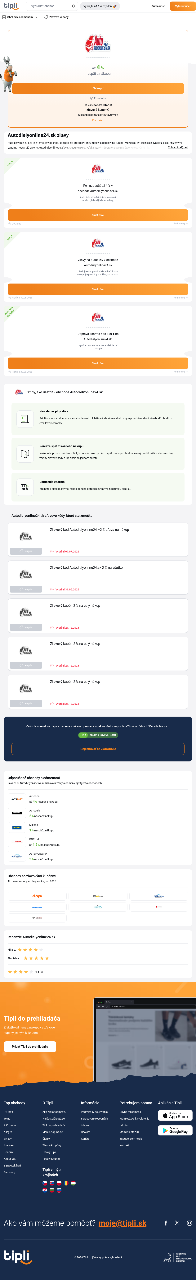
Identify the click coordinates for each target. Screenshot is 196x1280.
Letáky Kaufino (51, 1158)
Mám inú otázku (129, 1132)
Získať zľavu (98, 215)
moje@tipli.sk (122, 1223)
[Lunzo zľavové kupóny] (98, 907)
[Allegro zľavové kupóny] (37, 896)
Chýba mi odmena (130, 1111)
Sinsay (8, 1138)
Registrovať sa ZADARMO (98, 749)
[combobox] (52, 6)
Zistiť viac (98, 120)
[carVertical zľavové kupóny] (37, 907)
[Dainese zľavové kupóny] (158, 907)
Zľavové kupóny (51, 1145)
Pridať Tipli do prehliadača (30, 1046)
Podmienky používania (94, 1111)
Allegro (8, 1132)
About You (10, 1158)
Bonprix (8, 1152)
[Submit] (74, 6)
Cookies (85, 1132)
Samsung (9, 1172)
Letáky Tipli (49, 1152)
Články (46, 1138)
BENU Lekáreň (12, 1165)
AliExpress (10, 1125)
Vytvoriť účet (183, 6)
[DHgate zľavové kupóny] (98, 896)
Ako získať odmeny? (54, 1111)
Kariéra (85, 1138)
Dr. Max (8, 1111)
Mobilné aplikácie (52, 1132)
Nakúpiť (98, 88)
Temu (7, 1118)
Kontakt (124, 1145)
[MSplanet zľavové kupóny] (37, 917)
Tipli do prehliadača (53, 1125)
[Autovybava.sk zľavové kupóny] (158, 896)
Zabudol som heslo (131, 1138)
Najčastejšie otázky (53, 1118)
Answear (9, 1145)
